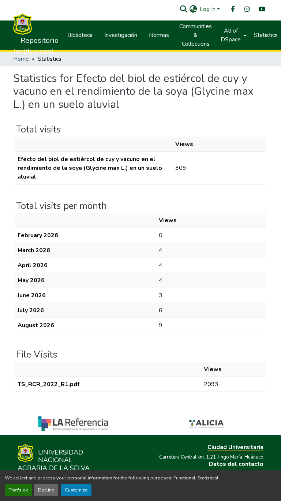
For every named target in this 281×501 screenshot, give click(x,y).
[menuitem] (232, 9)
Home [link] (21, 59)
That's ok (18, 490)
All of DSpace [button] (231, 35)
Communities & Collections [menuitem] (195, 35)
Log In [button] (208, 9)
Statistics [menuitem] (266, 35)
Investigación (120, 35)
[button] (183, 9)
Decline (46, 490)
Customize (76, 490)
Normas (159, 35)
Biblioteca (80, 35)
